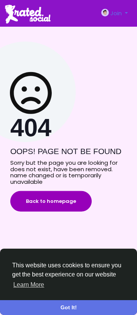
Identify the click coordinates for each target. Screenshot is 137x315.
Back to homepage (51, 201)
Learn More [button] (28, 284)
